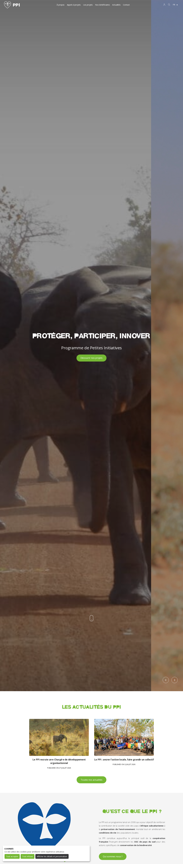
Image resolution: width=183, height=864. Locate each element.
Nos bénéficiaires (102, 4)
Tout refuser (27, 856)
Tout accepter (12, 856)
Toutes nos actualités (91, 779)
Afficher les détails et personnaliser (52, 856)
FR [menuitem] (174, 4)
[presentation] (166, 680)
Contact (126, 4)
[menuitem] (175, 4)
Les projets (88, 4)
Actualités (116, 4)
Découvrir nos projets (91, 357)
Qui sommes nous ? (112, 856)
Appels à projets (74, 4)
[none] (175, 4)
